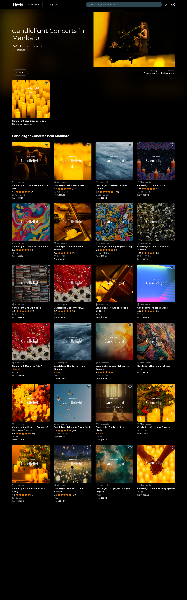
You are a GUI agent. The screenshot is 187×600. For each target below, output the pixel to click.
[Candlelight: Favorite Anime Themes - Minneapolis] (72, 222)
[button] (20, 72)
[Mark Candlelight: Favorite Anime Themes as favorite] (88, 206)
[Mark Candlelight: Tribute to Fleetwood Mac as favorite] (46, 144)
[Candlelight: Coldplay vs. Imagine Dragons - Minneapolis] (114, 464)
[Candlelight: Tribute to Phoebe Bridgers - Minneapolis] (114, 283)
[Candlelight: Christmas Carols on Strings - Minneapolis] (31, 464)
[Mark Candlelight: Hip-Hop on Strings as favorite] (171, 325)
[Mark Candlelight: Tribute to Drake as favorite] (171, 267)
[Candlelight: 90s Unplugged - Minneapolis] (31, 283)
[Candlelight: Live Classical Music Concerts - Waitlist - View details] (31, 99)
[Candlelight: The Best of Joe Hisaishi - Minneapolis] (114, 403)
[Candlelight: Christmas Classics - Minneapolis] (156, 403)
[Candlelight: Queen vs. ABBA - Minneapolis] (72, 283)
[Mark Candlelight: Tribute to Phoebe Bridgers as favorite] (130, 267)
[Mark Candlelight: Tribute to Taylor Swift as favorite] (88, 386)
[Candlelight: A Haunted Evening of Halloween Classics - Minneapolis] (31, 403)
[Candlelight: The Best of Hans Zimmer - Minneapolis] (114, 161)
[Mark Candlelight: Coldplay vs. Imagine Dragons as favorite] (130, 447)
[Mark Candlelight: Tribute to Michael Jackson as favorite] (171, 206)
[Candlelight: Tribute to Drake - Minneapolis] (156, 283)
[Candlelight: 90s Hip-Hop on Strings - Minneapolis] (114, 222)
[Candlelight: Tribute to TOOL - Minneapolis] (156, 161)
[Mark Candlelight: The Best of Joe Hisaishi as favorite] (130, 386)
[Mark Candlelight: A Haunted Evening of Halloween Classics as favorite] (46, 386)
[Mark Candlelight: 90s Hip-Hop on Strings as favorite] (130, 206)
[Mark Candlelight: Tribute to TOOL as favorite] (171, 144)
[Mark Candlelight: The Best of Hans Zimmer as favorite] (130, 144)
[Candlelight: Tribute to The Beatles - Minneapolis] (31, 222)
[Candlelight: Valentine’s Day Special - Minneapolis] (156, 464)
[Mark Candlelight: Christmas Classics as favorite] (171, 386)
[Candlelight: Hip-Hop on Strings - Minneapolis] (156, 341)
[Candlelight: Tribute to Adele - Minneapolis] (72, 161)
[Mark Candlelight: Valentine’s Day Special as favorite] (171, 447)
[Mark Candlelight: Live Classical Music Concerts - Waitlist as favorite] (46, 83)
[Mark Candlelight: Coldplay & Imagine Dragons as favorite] (130, 325)
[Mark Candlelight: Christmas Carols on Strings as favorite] (46, 447)
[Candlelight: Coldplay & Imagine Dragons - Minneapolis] (114, 341)
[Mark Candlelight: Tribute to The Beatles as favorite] (46, 206)
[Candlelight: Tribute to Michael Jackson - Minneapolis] (156, 222)
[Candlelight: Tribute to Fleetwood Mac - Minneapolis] (31, 161)
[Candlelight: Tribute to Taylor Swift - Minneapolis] (72, 403)
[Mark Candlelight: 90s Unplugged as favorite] (46, 267)
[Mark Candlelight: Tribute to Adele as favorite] (88, 144)
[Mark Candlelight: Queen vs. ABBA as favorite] (88, 267)
